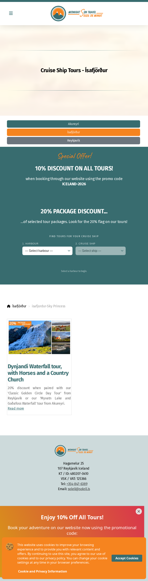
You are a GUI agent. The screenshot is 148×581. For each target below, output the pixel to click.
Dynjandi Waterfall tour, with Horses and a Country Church (38, 373)
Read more (16, 409)
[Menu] (11, 13)
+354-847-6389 (76, 484)
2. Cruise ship (85, 243)
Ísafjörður (73, 132)
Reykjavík (73, 140)
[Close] (139, 511)
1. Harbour (30, 243)
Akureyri (73, 124)
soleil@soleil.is (79, 489)
